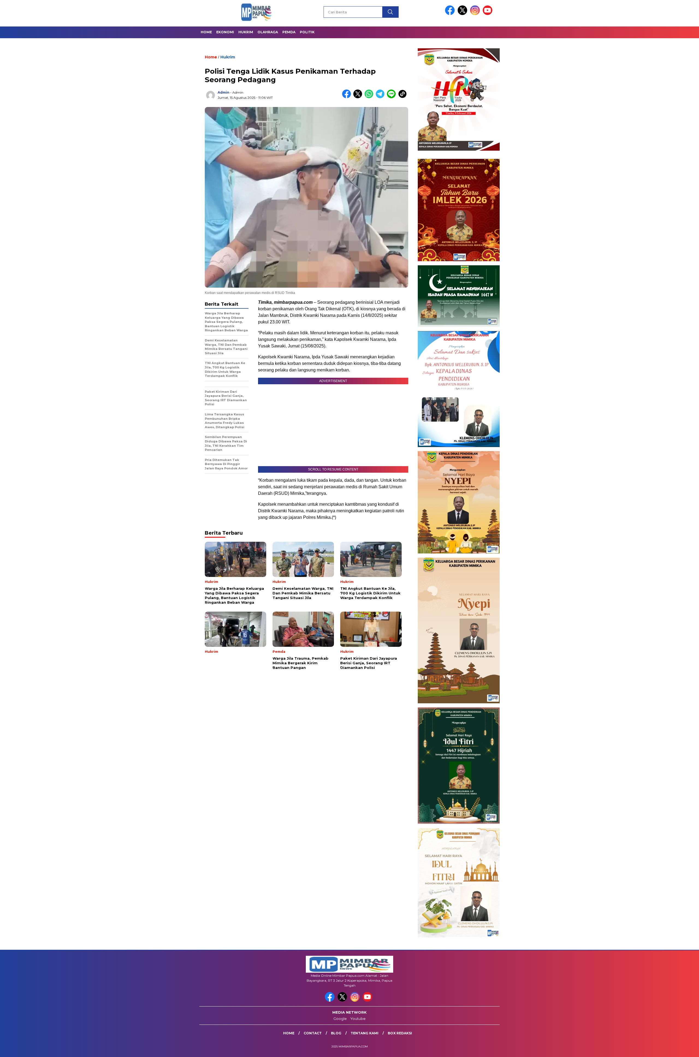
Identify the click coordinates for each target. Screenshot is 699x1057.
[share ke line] (392, 97)
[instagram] (476, 14)
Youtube (358, 1018)
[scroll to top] (673, 1048)
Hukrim (245, 32)
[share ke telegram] (381, 97)
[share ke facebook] (347, 97)
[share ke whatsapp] (370, 97)
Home (206, 32)
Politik (307, 32)
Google (340, 1018)
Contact (313, 1033)
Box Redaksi (400, 1033)
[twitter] (463, 14)
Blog (336, 1033)
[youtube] (488, 14)
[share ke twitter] (359, 97)
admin (223, 92)
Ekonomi (225, 32)
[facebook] (451, 14)
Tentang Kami (364, 1033)
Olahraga (267, 32)
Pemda (288, 32)
